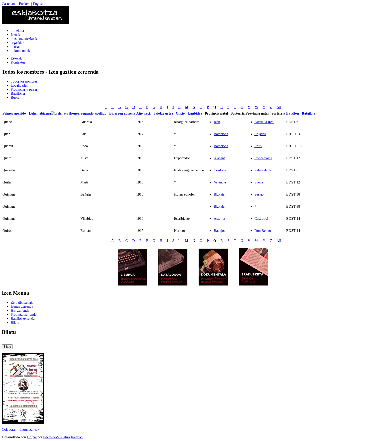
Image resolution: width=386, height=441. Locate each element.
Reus (258, 146)
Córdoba (220, 170)
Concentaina (263, 158)
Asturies (219, 218)
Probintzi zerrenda (23, 314)
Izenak (15, 34)
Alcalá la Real (264, 122)
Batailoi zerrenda (23, 318)
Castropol (261, 218)
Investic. (77, 437)
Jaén (217, 122)
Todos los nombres (24, 81)
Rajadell (260, 134)
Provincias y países (24, 89)
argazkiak (17, 43)
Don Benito (262, 230)
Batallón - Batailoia (300, 113)
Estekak (16, 58)
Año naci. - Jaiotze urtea (154, 113)
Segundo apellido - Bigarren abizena (107, 113)
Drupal (32, 437)
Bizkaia (219, 194)
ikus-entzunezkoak (24, 38)
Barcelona (221, 134)
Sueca (258, 182)
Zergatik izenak (22, 302)
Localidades (19, 85)
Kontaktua (18, 62)
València (220, 182)
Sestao (259, 194)
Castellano (9, 4)
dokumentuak (20, 51)
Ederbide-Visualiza (56, 437)
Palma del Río (264, 170)
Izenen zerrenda (22, 306)
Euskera (24, 4)
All (279, 107)
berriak (16, 47)
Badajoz (219, 230)
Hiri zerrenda (20, 310)
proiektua (17, 30)
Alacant (219, 158)
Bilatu (15, 322)
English (38, 4)
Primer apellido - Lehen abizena (26, 113)
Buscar (16, 97)
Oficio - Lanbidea (189, 113)
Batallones (18, 93)
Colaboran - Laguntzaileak (20, 429)
